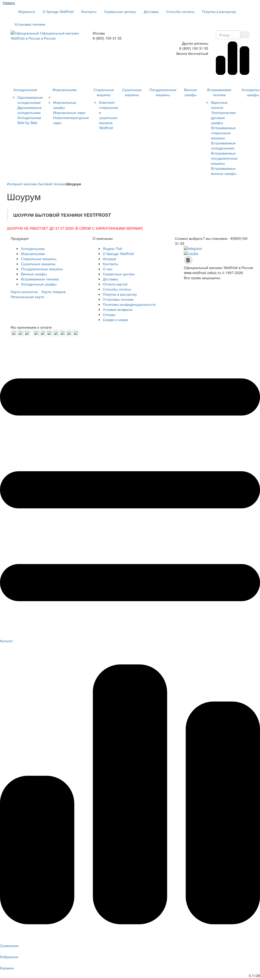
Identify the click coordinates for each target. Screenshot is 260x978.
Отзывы (109, 314)
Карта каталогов (24, 291)
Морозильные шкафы (64, 105)
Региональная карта (27, 296)
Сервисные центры (120, 11)
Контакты (88, 11)
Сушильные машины (132, 92)
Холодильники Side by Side (29, 120)
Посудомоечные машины (162, 92)
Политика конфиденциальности (129, 304)
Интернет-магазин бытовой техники (36, 183)
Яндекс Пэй (112, 248)
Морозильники (65, 89)
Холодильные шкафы (39, 283)
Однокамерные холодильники (30, 100)
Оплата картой (115, 283)
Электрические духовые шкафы (223, 117)
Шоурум (109, 258)
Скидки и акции (115, 319)
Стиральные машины (103, 92)
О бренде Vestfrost (58, 11)
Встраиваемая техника (219, 92)
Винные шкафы (190, 92)
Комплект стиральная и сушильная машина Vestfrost (108, 115)
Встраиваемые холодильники (223, 145)
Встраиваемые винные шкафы (223, 171)
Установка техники (29, 24)
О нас (107, 268)
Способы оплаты (180, 11)
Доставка (151, 11)
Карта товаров (54, 291)
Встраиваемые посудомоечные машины (224, 158)
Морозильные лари (69, 112)
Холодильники (25, 89)
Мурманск (26, 11)
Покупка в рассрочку (219, 11)
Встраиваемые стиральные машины (223, 132)
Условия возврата (117, 309)
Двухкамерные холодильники (29, 110)
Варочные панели (219, 105)
